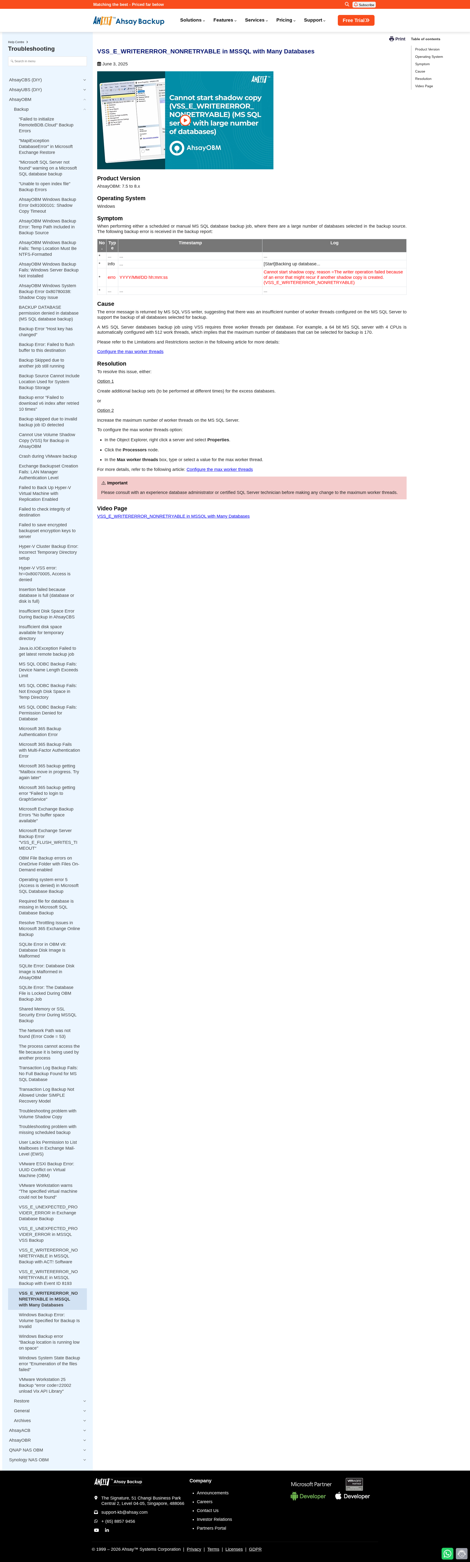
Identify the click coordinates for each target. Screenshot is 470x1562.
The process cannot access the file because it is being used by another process (49, 1052)
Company (200, 1480)
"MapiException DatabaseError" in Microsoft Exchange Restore (46, 146)
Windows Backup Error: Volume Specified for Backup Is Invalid (49, 1320)
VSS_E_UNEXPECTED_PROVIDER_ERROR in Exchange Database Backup (48, 1213)
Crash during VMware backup (48, 456)
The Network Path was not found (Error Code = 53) (44, 1033)
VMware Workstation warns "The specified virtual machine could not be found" (48, 1191)
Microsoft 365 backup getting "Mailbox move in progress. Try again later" (49, 771)
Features (223, 20)
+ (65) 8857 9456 (118, 1521)
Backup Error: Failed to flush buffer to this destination (46, 347)
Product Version (427, 49)
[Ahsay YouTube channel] (96, 1530)
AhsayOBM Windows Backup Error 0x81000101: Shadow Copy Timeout (47, 205)
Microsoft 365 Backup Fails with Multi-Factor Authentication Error (49, 750)
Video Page (424, 86)
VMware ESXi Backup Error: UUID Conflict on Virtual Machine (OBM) (46, 1169)
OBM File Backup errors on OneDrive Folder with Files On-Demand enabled (49, 864)
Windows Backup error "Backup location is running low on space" (49, 1342)
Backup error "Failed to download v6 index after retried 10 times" (49, 403)
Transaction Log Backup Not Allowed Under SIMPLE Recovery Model (46, 1095)
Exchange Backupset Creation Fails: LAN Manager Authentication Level (48, 472)
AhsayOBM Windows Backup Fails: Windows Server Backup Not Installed (49, 270)
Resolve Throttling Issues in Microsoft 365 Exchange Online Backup (49, 928)
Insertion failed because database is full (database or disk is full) (46, 595)
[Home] (131, 21)
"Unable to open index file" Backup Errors (44, 186)
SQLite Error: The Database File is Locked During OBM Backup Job (46, 993)
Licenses (234, 1549)
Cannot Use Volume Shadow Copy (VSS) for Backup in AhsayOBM (47, 440)
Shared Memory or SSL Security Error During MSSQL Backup (47, 1015)
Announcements (213, 1492)
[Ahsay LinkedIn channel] (107, 1530)
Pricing (284, 20)
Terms (213, 1549)
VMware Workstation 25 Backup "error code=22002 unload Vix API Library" (45, 1385)
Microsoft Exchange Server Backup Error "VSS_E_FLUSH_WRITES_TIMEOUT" (48, 839)
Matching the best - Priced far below (128, 4)
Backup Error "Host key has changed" (46, 331)
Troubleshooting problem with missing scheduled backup (47, 1129)
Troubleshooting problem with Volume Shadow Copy (47, 1113)
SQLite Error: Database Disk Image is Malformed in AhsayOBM (46, 971)
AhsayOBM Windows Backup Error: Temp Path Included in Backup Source (47, 227)
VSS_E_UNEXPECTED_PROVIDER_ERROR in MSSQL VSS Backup (48, 1234)
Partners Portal (211, 1528)
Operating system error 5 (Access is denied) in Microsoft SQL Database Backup (49, 885)
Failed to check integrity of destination (44, 512)
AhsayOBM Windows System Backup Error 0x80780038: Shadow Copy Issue (47, 291)
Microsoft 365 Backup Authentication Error (40, 731)
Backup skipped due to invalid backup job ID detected (48, 422)
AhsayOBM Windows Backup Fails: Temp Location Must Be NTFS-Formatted (48, 248)
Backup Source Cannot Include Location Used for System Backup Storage (49, 381)
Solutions (191, 20)
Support (313, 20)
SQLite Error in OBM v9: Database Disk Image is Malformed (42, 950)
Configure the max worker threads (130, 351)
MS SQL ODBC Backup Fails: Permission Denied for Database (48, 713)
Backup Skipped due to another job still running (41, 363)
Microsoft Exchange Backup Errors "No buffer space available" (46, 815)
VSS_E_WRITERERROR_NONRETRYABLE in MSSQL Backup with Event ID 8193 (48, 1277)
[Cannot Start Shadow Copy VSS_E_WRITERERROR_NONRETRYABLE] (185, 120)
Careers (204, 1501)
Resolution (423, 79)
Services (255, 20)
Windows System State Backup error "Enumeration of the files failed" (49, 1363)
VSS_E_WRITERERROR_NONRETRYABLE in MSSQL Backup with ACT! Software (48, 1256)
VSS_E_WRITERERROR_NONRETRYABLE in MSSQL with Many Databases (173, 516)
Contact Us (208, 1510)
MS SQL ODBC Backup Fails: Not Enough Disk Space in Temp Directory (48, 691)
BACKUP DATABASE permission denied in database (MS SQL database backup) (49, 313)
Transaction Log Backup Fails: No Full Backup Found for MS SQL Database (48, 1073)
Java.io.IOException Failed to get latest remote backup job (47, 651)
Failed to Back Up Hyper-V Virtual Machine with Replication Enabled (45, 493)
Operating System (429, 57)
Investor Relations (214, 1519)
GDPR (255, 1549)
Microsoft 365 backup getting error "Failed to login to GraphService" (47, 793)
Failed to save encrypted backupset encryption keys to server (47, 530)
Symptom (422, 64)
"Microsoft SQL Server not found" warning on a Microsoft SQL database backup (48, 168)
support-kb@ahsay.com (124, 1512)
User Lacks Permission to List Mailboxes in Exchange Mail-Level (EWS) (48, 1148)
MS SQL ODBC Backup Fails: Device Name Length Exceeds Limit (48, 670)
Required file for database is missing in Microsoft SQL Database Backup (46, 907)
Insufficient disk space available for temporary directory (41, 632)
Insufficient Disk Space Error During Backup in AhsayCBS (47, 614)
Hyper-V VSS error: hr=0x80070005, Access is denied (44, 574)
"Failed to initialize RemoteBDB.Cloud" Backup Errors (46, 125)
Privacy (194, 1549)
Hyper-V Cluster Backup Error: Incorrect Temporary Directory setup (48, 552)
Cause (420, 71)
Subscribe (366, 5)
